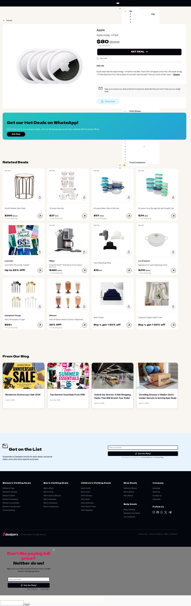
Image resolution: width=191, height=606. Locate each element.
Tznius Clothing (9, 510)
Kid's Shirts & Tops (88, 507)
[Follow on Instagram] (154, 513)
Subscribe (157, 499)
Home (9, 20)
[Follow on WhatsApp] (161, 513)
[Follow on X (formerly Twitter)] (165, 513)
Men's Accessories (51, 507)
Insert (27, 605)
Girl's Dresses (86, 496)
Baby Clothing (129, 510)
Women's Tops (8, 488)
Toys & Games (129, 517)
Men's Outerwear (50, 503)
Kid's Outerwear (87, 503)
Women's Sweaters (10, 499)
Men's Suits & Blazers (52, 496)
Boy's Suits (85, 492)
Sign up (108, 89)
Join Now (16, 134)
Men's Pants (49, 492)
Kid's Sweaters (87, 510)
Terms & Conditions (156, 534)
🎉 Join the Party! (143, 454)
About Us (156, 492)
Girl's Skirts (85, 499)
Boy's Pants (86, 488)
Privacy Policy (159, 457)
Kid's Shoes (128, 496)
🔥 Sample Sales (131, 165)
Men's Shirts (48, 488)
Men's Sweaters (50, 499)
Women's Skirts (9, 496)
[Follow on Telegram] (170, 513)
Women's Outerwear (11, 503)
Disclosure (173, 534)
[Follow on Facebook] (157, 513)
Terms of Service (146, 457)
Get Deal (137, 52)
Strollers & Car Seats (132, 513)
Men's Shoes (129, 492)
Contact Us (157, 496)
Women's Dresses (10, 492)
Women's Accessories (11, 507)
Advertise (156, 488)
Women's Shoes (130, 488)
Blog (125, 168)
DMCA (166, 534)
